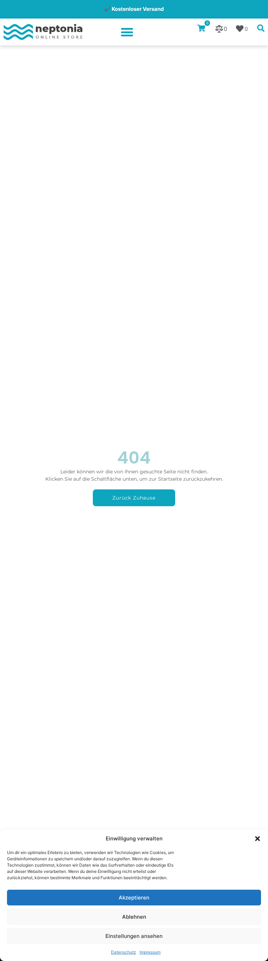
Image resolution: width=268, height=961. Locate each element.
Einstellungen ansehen (134, 936)
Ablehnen (134, 916)
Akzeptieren (134, 897)
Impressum (150, 952)
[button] (257, 838)
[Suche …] (261, 28)
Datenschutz (123, 952)
